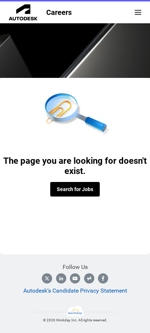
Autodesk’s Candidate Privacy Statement (75, 290)
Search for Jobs (75, 189)
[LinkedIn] (61, 278)
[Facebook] (103, 278)
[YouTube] (75, 278)
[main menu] (138, 12)
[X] (47, 278)
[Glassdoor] (89, 278)
